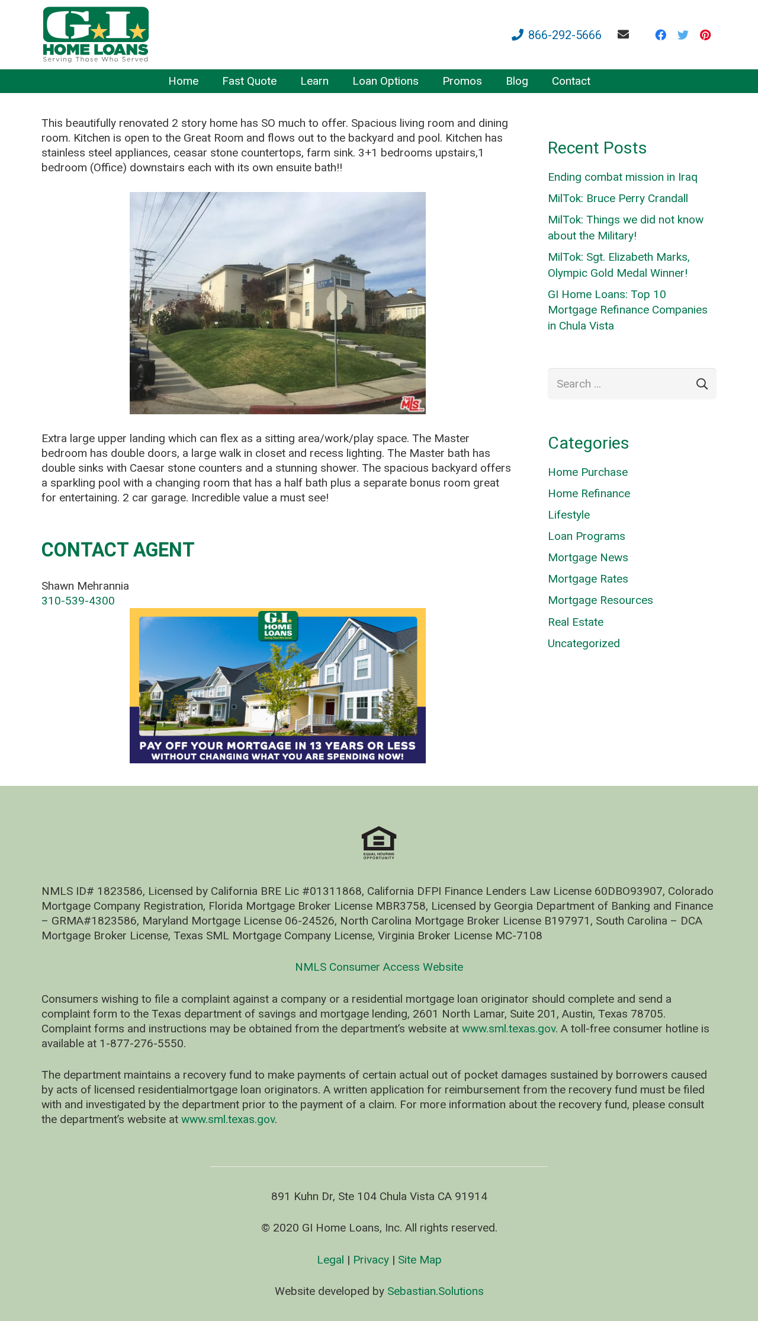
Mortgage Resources (600, 600)
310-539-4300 (78, 600)
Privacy (371, 1259)
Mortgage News (588, 557)
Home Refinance (589, 493)
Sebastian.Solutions (435, 1291)
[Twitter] (683, 35)
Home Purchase (588, 472)
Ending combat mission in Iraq (623, 177)
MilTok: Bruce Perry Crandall (618, 198)
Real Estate (575, 622)
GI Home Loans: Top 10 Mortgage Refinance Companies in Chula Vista (628, 309)
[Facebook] (660, 35)
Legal (330, 1259)
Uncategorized (584, 643)
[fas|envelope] (626, 34)
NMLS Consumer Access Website (379, 967)
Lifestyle (569, 515)
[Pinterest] (705, 35)
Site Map (420, 1259)
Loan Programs (586, 536)
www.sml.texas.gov (508, 1028)
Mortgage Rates (588, 579)
